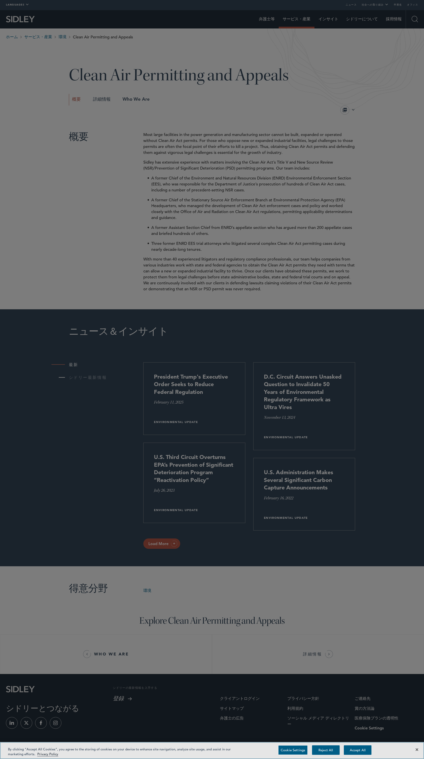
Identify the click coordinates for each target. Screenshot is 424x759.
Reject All (325, 750)
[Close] (417, 750)
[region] (212, 750)
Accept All (358, 750)
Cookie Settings (293, 750)
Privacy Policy (47, 754)
